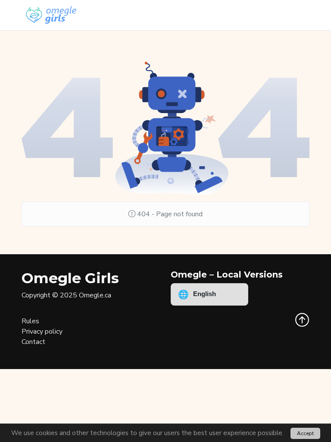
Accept (305, 433)
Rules (30, 321)
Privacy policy (42, 331)
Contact (33, 342)
